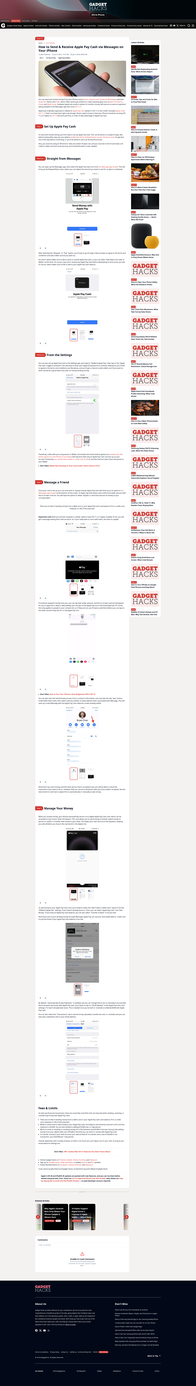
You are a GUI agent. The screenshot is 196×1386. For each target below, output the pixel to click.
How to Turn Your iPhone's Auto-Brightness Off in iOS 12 (72, 694)
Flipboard (93, 1160)
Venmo (85, 99)
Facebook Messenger (108, 99)
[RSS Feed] (48, 1330)
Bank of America (116, 102)
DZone (157, 1371)
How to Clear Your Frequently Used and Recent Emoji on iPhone (136, 1338)
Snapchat (42, 102)
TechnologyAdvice (59, 1371)
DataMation (117, 1371)
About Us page (70, 1324)
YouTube (82, 1160)
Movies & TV (148, 26)
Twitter (75, 1160)
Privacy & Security (118, 26)
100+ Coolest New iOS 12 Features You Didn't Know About (87, 1152)
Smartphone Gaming (162, 26)
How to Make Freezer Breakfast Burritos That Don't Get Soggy (143, 188)
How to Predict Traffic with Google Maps (128, 1327)
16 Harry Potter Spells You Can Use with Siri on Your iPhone (135, 1323)
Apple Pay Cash (78, 111)
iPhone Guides (54, 26)
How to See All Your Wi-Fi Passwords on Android (131, 1310)
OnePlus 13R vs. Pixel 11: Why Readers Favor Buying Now (143, 504)
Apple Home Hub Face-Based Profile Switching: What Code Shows (143, 393)
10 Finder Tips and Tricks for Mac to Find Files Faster (144, 100)
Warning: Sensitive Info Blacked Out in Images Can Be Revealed (137, 1345)
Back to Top (153, 1356)
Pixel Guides (76, 26)
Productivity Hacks (134, 26)
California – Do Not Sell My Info (80, 1352)
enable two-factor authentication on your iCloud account (93, 137)
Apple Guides (28, 26)
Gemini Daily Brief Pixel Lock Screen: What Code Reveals (142, 558)
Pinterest (62, 1160)
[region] (82, 202)
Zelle (58, 102)
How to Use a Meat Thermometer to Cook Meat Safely (144, 422)
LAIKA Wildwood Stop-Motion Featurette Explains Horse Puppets (145, 476)
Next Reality (26, 21)
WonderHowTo (5, 21)
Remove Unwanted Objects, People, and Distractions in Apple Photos (136, 1314)
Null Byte (34, 21)
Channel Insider (137, 1371)
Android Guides (41, 26)
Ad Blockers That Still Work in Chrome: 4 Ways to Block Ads (143, 531)
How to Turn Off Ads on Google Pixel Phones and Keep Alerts (143, 586)
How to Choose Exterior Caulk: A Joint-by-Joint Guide (144, 131)
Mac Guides (65, 26)
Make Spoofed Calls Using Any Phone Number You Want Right (136, 1341)
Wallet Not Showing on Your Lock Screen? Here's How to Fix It (75, 466)
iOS (92, 1162)
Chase (40, 104)
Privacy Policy (54, 1352)
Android (84, 1162)
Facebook (63, 1165)
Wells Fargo (51, 104)
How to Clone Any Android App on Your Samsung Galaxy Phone (136, 1319)
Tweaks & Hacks (103, 26)
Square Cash (94, 99)
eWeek (99, 1371)
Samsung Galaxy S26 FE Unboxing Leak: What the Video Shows (145, 449)
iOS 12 (54, 116)
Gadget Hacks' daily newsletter (61, 1162)
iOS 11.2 (78, 107)
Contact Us (64, 1352)
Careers (100, 1352)
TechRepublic (81, 1371)
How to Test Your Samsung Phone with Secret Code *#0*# (134, 1334)
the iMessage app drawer (108, 167)
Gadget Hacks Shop (14, 26)
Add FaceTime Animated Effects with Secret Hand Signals (134, 1330)
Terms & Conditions (41, 1352)
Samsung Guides (89, 26)
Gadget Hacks (16, 21)
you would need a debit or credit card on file (71, 459)
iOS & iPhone (98, 14)
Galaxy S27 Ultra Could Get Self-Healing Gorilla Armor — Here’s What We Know (144, 217)
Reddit (69, 1160)
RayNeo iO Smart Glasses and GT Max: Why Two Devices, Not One (144, 613)
